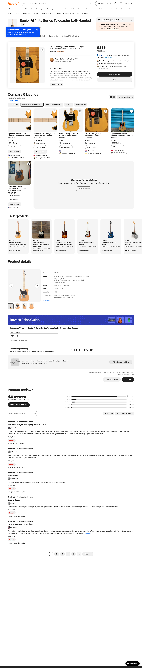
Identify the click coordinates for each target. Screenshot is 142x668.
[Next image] (42, 65)
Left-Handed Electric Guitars (64, 295)
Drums (60, 9)
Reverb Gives (120, 9)
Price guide (53, 36)
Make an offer (14, 151)
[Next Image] (37, 286)
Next (86, 554)
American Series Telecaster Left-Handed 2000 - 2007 (40, 244)
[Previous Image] (11, 286)
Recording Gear (51, 9)
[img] (70, 59)
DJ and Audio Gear (70, 9)
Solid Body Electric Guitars (63, 297)
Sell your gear (103, 3)
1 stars (67, 408)
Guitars (11, 9)
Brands (88, 9)
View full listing (56, 84)
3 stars (68, 402)
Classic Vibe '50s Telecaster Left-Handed (17, 243)
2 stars (67, 405)
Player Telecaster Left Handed (86, 243)
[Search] (89, 3)
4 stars (68, 399)
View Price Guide (111, 379)
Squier (56, 273)
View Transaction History (121, 362)
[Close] (37, 29)
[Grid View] (110, 97)
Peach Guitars (60, 59)
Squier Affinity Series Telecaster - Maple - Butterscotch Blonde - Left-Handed (67, 48)
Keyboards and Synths (38, 9)
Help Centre (129, 9)
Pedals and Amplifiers (22, 9)
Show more (46, 300)
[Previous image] (12, 65)
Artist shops (110, 9)
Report (11, 440)
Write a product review (18, 405)
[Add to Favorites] (23, 24)
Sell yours (128, 379)
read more (88, 533)
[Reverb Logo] (13, 3)
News (94, 9)
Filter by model (15, 332)
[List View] (114, 97)
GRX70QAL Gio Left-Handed (109, 243)
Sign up (127, 3)
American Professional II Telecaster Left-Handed (64, 243)
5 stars (68, 396)
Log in (132, 3)
